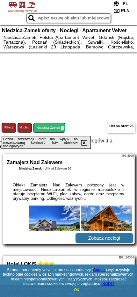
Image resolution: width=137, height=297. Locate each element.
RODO (108, 283)
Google (99, 270)
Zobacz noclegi (104, 238)
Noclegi (24, 127)
